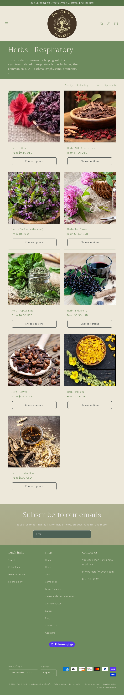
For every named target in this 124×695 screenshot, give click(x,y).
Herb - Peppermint (22, 310)
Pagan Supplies (53, 589)
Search (12, 560)
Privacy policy (75, 684)
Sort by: (69, 85)
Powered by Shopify (42, 684)
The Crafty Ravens (25, 684)
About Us (50, 633)
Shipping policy (109, 684)
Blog (47, 618)
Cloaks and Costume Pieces (59, 596)
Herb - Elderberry (77, 310)
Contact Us (51, 625)
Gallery (48, 611)
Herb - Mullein (75, 392)
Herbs (48, 567)
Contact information (107, 687)
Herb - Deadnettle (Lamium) (27, 229)
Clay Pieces (51, 582)
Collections (14, 567)
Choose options (34, 161)
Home (48, 560)
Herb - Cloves (19, 392)
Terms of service (16, 574)
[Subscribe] (87, 534)
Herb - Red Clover (77, 229)
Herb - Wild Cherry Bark (81, 148)
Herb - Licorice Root (23, 473)
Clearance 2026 (53, 604)
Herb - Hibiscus (20, 148)
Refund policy (15, 582)
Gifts (47, 574)
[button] (6, 23)
